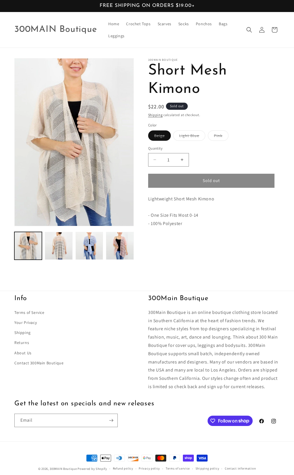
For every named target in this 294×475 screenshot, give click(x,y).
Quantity (155, 148)
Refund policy (123, 468)
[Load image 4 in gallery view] (120, 245)
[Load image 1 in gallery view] (28, 245)
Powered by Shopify (92, 469)
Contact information (240, 468)
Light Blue (192, 137)
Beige (162, 137)
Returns (21, 342)
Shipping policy (207, 468)
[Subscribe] (111, 420)
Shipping (155, 115)
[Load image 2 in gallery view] (58, 245)
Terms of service (178, 468)
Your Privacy (25, 322)
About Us (23, 352)
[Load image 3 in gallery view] (89, 245)
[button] (249, 30)
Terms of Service (29, 312)
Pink (221, 137)
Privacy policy (149, 468)
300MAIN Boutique (63, 469)
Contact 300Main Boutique (38, 362)
